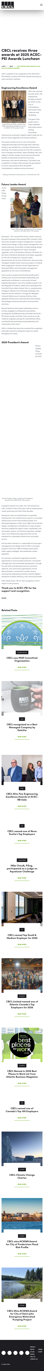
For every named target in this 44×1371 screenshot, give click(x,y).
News (11, 66)
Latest (4, 66)
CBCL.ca (32, 1357)
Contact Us (34, 1359)
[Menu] (41, 5)
